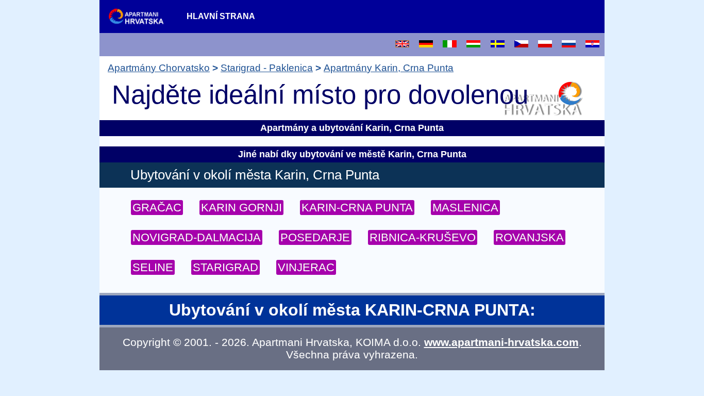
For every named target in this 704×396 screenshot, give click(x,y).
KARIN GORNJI (241, 207)
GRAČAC (156, 207)
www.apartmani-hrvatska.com (501, 342)
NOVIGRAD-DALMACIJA (196, 237)
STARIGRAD (225, 267)
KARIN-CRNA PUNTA (357, 207)
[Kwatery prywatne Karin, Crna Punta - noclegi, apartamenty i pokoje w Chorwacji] (545, 44)
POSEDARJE (315, 237)
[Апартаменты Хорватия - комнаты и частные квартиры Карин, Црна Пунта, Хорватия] (569, 44)
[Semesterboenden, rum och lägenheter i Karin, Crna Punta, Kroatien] (498, 44)
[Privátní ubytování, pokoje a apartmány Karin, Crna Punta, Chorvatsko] (521, 44)
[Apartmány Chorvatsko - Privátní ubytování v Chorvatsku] (142, 15)
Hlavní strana (221, 16)
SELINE (152, 267)
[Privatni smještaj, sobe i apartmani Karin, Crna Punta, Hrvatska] (592, 44)
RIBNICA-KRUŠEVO (423, 237)
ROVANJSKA (529, 237)
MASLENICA (465, 207)
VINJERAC (306, 267)
